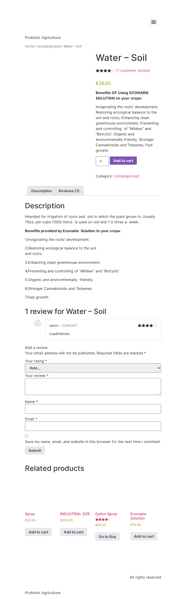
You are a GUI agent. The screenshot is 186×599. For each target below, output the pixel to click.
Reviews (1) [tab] (69, 191)
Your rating (36, 361)
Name (31, 401)
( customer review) (133, 70)
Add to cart (123, 160)
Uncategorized (49, 46)
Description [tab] (41, 191)
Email (31, 419)
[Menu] (153, 22)
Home (29, 46)
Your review (36, 375)
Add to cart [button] (38, 532)
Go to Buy (107, 536)
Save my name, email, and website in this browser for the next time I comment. (93, 441)
